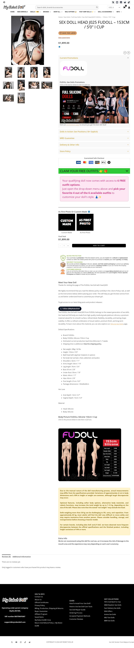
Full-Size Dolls (76, 17)
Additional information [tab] (22, 557)
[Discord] (121, 2)
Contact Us (39, 597)
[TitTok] (25, 642)
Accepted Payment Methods (79, 616)
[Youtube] (117, 2)
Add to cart (99, 246)
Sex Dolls (67, 17)
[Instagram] (21, 642)
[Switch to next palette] (4, 2)
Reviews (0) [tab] (6, 557)
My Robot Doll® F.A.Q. (43, 620)
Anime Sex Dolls (110, 614)
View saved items (64, 38)
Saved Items (39, 617)
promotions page (72, 125)
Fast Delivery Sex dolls (112, 608)
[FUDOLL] (73, 68)
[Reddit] (125, 2)
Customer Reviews (76, 619)
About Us (38, 600)
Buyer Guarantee (41, 611)
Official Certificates (42, 602)
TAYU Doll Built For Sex (112, 602)
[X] (12, 642)
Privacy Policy (40, 605)
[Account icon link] (129, 7)
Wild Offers (108, 611)
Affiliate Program (41, 614)
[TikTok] (128, 2)
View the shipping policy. (92, 344)
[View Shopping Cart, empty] (124, 8)
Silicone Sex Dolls (116, 324)
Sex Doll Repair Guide (77, 610)
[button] (39, 12)
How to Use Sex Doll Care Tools (80, 606)
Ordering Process (75, 613)
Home (60, 17)
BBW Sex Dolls (109, 621)
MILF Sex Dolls (109, 617)
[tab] (94, 91)
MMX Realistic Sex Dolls (112, 605)
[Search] (97, 7)
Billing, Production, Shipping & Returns (49, 608)
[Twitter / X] (113, 2)
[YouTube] (16, 642)
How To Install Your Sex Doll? (80, 603)
